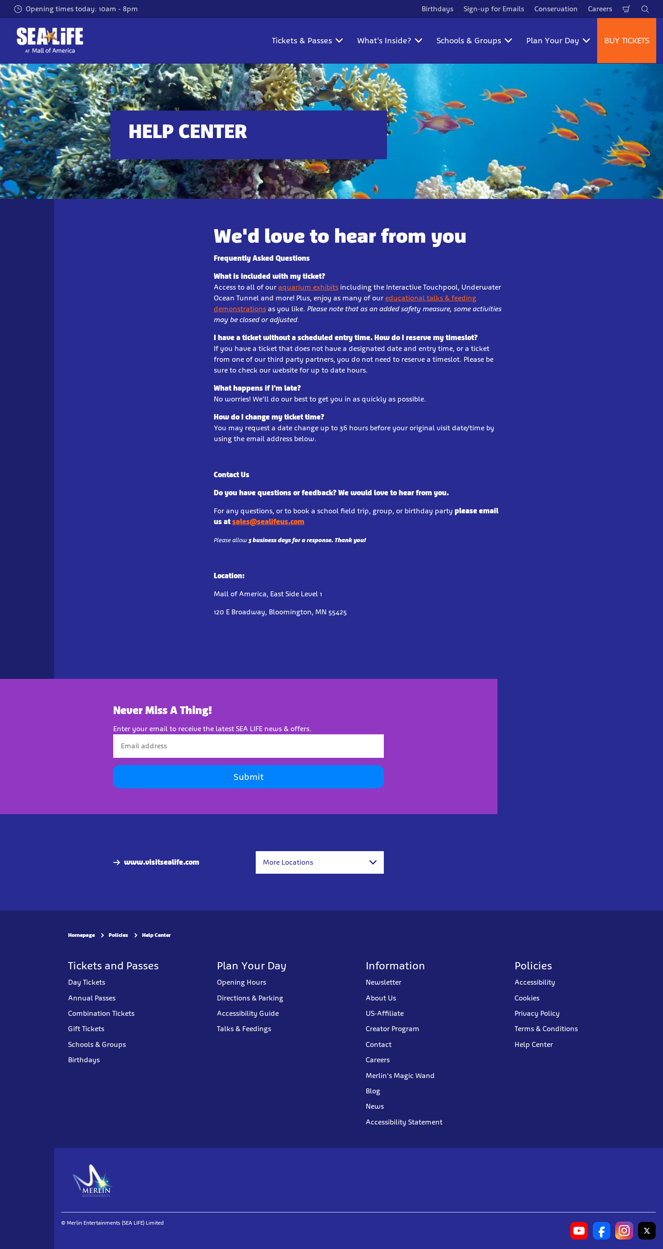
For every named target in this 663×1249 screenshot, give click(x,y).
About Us (381, 998)
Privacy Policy (537, 1013)
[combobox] (320, 862)
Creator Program (392, 1028)
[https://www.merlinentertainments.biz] (93, 1180)
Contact (378, 1044)
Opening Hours (241, 982)
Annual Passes (91, 998)
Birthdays (437, 9)
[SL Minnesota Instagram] (624, 1230)
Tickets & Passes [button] (302, 41)
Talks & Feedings (244, 1028)
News (375, 1106)
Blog (373, 1091)
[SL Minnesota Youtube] (579, 1230)
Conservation (556, 9)
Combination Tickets (101, 1013)
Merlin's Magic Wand (400, 1075)
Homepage (81, 935)
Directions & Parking (250, 998)
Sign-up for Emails (494, 9)
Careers (600, 9)
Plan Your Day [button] (552, 41)
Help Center (156, 935)
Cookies (527, 998)
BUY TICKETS (626, 41)
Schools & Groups (97, 1044)
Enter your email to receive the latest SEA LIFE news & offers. (212, 728)
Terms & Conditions (546, 1028)
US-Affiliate (385, 1013)
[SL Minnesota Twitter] (647, 1230)
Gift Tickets (86, 1028)
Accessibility (535, 982)
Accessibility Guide (248, 1013)
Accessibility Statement (404, 1122)
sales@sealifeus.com (268, 521)
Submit (248, 776)
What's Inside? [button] (384, 41)
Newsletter (383, 982)
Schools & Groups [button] (469, 41)
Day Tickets (86, 982)
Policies (118, 935)
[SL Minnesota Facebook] (602, 1230)
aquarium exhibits (308, 287)
